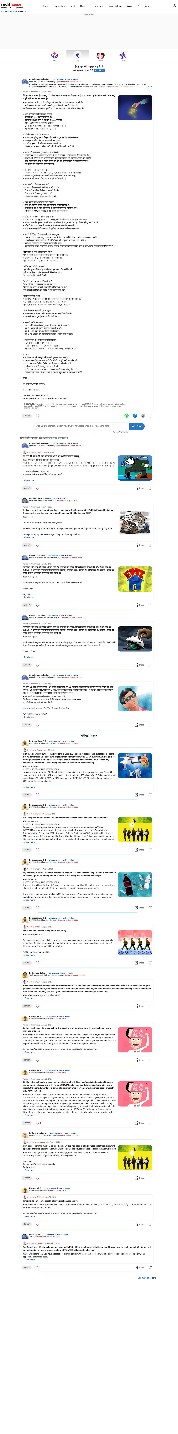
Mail (73, 6)
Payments (58, 6)
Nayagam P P (35, 1016)
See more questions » (148, 1278)
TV (137, 6)
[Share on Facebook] (135, 415)
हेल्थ (54, 60)
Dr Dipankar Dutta (37, 973)
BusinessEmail (116, 6)
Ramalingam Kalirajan (39, 79)
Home (45, 6)
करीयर (123, 60)
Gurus (129, 6)
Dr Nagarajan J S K (37, 741)
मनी (78, 60)
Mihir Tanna (34, 1234)
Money (98, 6)
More (146, 6)
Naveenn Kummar (37, 555)
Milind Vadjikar (36, 498)
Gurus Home (6, 11)
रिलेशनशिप (100, 60)
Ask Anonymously (122, 432)
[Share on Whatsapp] (126, 415)
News (83, 6)
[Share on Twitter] (143, 415)
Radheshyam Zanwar (38, 1133)
